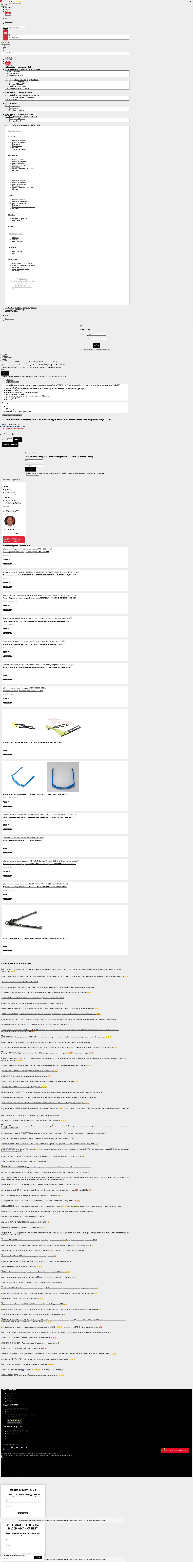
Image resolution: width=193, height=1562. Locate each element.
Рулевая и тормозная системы (23, 169)
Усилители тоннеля (19, 149)
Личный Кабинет (12, 1393)
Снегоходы (13, 108)
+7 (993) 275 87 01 (11, 533)
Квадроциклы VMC (16, 76)
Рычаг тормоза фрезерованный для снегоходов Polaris (22, 840)
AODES (10, 227)
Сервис (9, 1400)
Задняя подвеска (18, 163)
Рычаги (15, 148)
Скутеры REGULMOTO (17, 84)
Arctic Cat (11, 136)
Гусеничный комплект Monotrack (21, 97)
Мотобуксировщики (16, 110)
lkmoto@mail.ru (12, 1411)
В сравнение (15, 480)
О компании (11, 1398)
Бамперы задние (18, 140)
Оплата (9, 1396)
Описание (9, 380)
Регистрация (13, 38)
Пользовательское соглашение (95, 1520)
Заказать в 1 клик (10, 444)
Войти (96, 345)
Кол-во (4, 440)
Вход (10, 36)
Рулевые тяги (17, 146)
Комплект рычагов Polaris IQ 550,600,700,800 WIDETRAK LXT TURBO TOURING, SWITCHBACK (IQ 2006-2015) (39, 575)
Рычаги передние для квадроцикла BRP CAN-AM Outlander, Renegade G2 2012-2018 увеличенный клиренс (39, 864)
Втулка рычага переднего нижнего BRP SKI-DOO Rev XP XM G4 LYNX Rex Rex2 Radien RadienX (35, 887)
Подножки (16, 144)
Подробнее (6, 1558)
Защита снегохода (19, 165)
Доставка (10, 1395)
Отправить (31, 469)
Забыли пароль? (89, 349)
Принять (38, 1557)
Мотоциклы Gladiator (17, 119)
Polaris (10, 196)
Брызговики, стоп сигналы (22, 263)
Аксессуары (13, 99)
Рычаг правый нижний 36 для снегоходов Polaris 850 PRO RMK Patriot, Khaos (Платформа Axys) (36, 621)
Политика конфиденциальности (61, 1455)
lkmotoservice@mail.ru (14, 1433)
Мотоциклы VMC (15, 71)
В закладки (6, 480)
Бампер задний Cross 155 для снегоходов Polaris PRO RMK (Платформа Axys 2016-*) (32, 644)
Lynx (9, 176)
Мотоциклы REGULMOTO (18, 82)
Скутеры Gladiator (15, 121)
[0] (65, 42)
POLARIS (15, 238)
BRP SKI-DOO (13, 156)
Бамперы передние (19, 142)
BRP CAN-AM (17, 241)
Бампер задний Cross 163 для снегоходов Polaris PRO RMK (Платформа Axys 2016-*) (32, 742)
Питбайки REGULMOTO (17, 86)
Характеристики (12, 382)
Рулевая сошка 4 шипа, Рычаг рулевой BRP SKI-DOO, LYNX (23, 691)
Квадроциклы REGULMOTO (19, 88)
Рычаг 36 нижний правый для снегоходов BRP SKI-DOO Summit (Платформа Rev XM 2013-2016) (36, 938)
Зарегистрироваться (102, 349)
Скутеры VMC (14, 73)
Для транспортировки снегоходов (20, 270)
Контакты (10, 1401)
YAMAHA (11, 215)
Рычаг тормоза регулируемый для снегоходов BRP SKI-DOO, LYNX (26, 552)
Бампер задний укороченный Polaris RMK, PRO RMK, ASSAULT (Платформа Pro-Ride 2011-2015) (36, 794)
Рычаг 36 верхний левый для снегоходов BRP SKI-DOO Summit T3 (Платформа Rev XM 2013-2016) (37, 667)
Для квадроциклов (15, 234)
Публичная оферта (32, 475)
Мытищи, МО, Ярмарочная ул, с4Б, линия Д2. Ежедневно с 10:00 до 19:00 (21, 1415)
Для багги (12, 248)
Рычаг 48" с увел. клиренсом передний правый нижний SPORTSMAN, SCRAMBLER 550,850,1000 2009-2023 (39, 598)
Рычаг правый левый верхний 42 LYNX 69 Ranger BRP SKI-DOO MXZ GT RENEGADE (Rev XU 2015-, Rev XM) (38, 817)
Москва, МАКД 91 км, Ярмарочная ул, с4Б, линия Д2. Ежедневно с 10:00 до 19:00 (13, 539)
